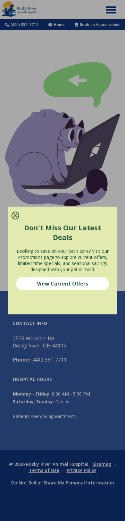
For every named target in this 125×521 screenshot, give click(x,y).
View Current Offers (62, 283)
